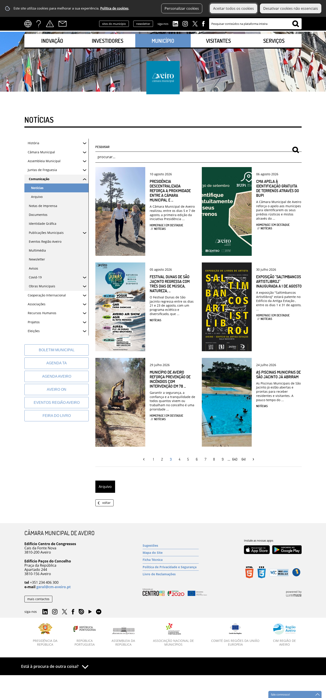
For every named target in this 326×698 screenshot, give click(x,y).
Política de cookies (114, 8)
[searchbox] (255, 23)
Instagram (185, 23)
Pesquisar (102, 147)
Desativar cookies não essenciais (290, 8)
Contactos (63, 24)
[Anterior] (145, 459)
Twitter (195, 23)
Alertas (50, 23)
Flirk (98, 612)
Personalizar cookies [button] (182, 8)
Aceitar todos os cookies (233, 8)
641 (244, 459)
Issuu (81, 612)
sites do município (114, 24)
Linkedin (175, 23)
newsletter (143, 24)
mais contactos (38, 599)
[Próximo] (252, 459)
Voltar (106, 503)
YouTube (90, 613)
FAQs (38, 23)
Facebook (203, 23)
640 (235, 459)
